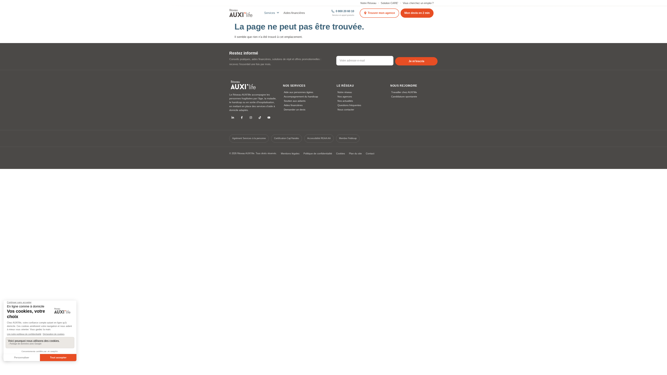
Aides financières (294, 12)
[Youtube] (268, 117)
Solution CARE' (389, 3)
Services (269, 13)
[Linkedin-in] (232, 117)
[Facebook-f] (241, 117)
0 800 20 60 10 (345, 11)
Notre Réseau (368, 3)
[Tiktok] (259, 117)
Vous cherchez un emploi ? (418, 3)
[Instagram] (250, 117)
